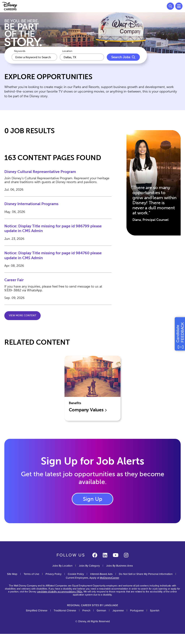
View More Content (22, 315)
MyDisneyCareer (109, 578)
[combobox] (82, 57)
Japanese (118, 610)
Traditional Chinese (65, 610)
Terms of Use (31, 574)
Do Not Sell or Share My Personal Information (146, 574)
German (101, 610)
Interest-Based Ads (101, 574)
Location (67, 51)
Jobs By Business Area (119, 566)
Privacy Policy (53, 574)
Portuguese (137, 610)
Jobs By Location (62, 566)
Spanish (154, 610)
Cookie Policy (76, 574)
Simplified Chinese (36, 610)
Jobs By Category (89, 566)
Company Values (87, 410)
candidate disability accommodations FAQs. (60, 592)
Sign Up (92, 499)
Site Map (12, 574)
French (86, 610)
